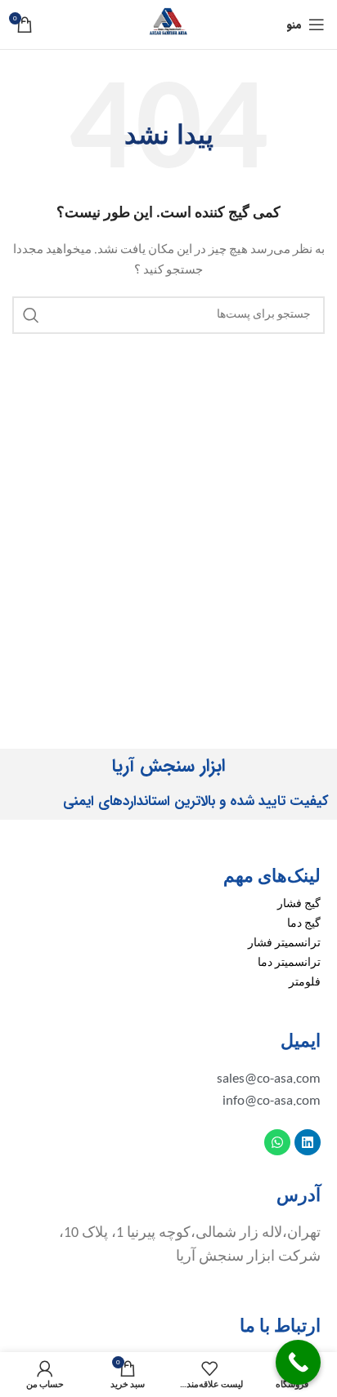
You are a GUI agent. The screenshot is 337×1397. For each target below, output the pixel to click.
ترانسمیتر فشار (284, 943)
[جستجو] (31, 315)
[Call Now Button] (298, 1362)
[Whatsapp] (277, 1142)
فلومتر (305, 983)
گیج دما (304, 924)
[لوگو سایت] (168, 24)
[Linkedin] (307, 1142)
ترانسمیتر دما (289, 963)
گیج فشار (299, 904)
